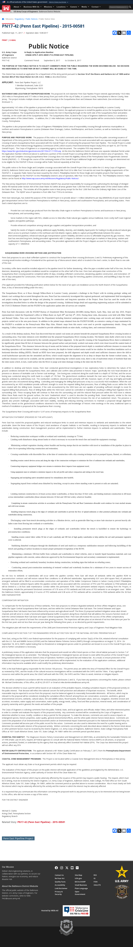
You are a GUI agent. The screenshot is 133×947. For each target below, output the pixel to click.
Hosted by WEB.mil (49, 910)
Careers (74, 7)
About (17, 7)
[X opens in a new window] (66, 867)
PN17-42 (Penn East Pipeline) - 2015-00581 (41, 822)
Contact (95, 7)
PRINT (5, 40)
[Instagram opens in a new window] (61, 867)
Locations (61, 7)
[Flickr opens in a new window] (77, 867)
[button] (59, 2)
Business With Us (32, 7)
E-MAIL (13, 40)
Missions (48, 7)
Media (84, 7)
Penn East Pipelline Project (18, 838)
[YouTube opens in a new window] (72, 867)
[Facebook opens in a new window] (56, 867)
